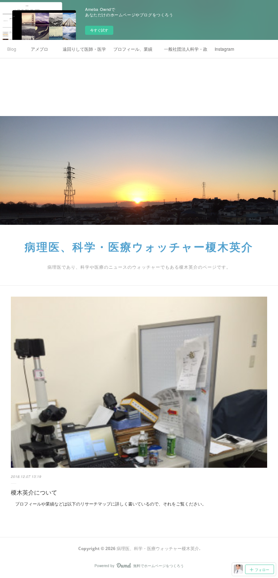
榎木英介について (34, 492)
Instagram (224, 49)
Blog (11, 49)
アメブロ (39, 49)
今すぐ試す (99, 30)
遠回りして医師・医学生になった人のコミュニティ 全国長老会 (84, 49)
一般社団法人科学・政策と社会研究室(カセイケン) (185, 49)
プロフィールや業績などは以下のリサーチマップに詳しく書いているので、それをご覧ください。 (108, 503)
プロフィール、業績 (132, 49)
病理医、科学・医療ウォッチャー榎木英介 (139, 246)
